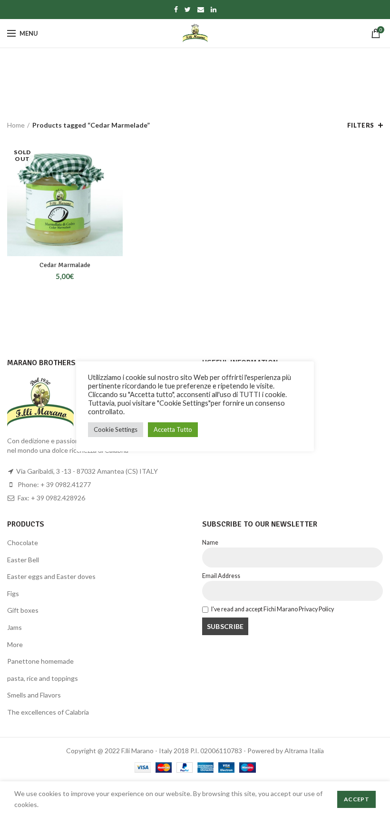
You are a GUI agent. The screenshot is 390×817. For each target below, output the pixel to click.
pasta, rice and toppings (42, 678)
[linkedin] (213, 9)
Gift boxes (23, 610)
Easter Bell (23, 560)
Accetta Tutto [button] (173, 429)
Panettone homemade (40, 661)
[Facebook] (176, 9)
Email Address (221, 575)
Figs (13, 593)
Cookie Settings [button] (115, 429)
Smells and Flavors (34, 695)
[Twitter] (187, 9)
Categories (190, 90)
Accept (356, 799)
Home (16, 125)
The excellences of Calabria (48, 712)
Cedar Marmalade (64, 265)
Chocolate (22, 542)
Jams (14, 627)
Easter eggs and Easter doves (51, 576)
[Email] (200, 9)
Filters (360, 125)
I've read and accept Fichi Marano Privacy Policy (272, 609)
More (15, 644)
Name (210, 542)
